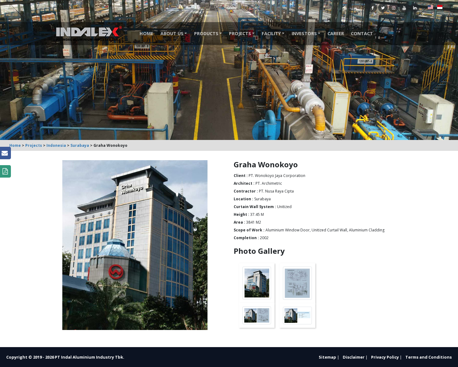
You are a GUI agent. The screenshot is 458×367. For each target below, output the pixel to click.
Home (146, 33)
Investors (304, 33)
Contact (362, 33)
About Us (172, 33)
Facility (271, 33)
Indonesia (56, 145)
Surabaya (79, 145)
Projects (240, 33)
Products (206, 33)
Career (335, 33)
